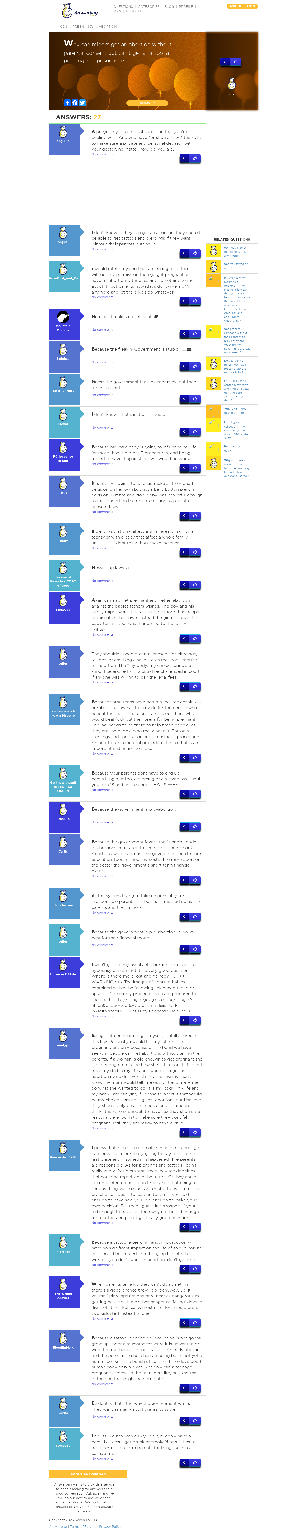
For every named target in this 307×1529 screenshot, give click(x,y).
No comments (102, 154)
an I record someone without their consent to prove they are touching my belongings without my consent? (237, 340)
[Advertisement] (127, 195)
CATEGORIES (149, 6)
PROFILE (186, 6)
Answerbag (58, 1526)
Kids (63, 26)
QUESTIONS (123, 6)
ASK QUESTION (242, 6)
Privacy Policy (110, 1526)
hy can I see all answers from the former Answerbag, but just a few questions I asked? (237, 468)
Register (134, 11)
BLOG (169, 6)
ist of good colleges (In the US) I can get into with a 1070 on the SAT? (236, 430)
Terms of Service (83, 1526)
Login (116, 11)
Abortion (108, 26)
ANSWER (147, 103)
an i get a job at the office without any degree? (236, 251)
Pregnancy (83, 26)
